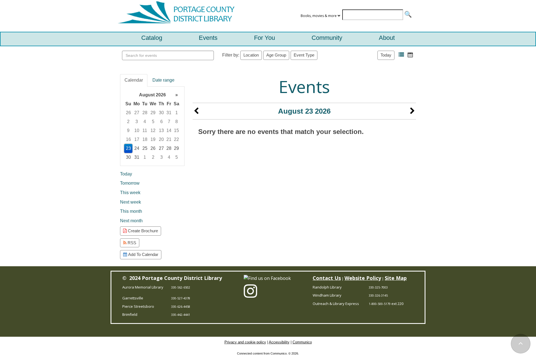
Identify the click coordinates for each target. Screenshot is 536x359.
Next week (130, 202)
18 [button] (144, 139)
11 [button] (144, 130)
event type (304, 55)
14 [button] (168, 130)
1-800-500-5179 (380, 304)
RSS (131, 242)
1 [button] (176, 112)
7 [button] (169, 121)
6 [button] (161, 121)
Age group (276, 55)
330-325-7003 (378, 287)
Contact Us (327, 278)
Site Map (396, 278)
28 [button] (144, 112)
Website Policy (362, 278)
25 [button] (144, 148)
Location (251, 55)
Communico (302, 342)
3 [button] (136, 121)
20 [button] (161, 139)
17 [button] (136, 139)
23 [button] (128, 148)
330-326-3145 (378, 295)
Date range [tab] (163, 80)
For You (264, 37)
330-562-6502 (180, 287)
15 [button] (176, 130)
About (387, 37)
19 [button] (152, 139)
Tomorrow (130, 183)
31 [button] (168, 112)
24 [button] (136, 148)
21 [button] (168, 139)
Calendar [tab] (134, 80)
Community (327, 37)
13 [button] (161, 130)
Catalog (151, 37)
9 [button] (128, 130)
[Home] (174, 16)
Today (386, 55)
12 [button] (152, 130)
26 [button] (128, 112)
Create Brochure (142, 230)
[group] (152, 126)
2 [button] (128, 121)
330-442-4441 (180, 314)
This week (130, 192)
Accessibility (279, 342)
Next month (131, 220)
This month (131, 211)
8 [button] (176, 121)
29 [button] (152, 112)
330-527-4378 (180, 298)
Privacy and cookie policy (245, 342)
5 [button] (153, 121)
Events (208, 37)
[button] (401, 54)
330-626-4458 (180, 306)
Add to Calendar (142, 254)
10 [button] (136, 130)
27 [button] (136, 112)
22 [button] (176, 139)
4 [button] (144, 121)
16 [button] (128, 139)
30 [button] (161, 112)
